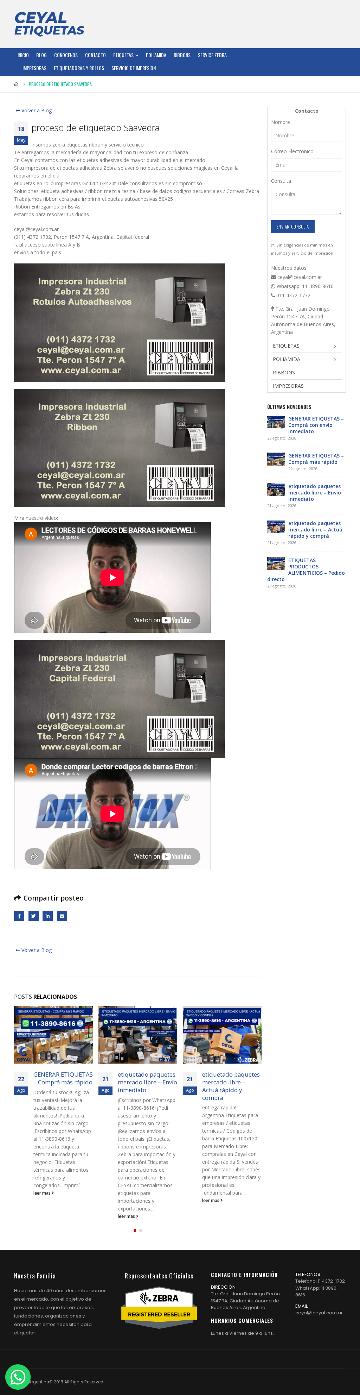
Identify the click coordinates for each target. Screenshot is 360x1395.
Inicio (23, 54)
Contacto (95, 54)
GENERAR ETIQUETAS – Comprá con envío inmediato (316, 425)
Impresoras (34, 67)
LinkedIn (48, 916)
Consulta (281, 181)
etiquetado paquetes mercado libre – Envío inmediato (147, 1082)
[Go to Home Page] (16, 84)
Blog (41, 54)
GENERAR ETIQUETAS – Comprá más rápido (63, 1078)
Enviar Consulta (293, 226)
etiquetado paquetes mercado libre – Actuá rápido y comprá (231, 1085)
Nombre (280, 122)
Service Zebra (212, 54)
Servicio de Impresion (133, 67)
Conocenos (66, 54)
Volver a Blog (36, 110)
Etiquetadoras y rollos (79, 67)
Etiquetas (123, 54)
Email (62, 916)
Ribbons (182, 54)
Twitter (33, 916)
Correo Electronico (292, 151)
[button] (135, 1230)
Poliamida (156, 54)
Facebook (19, 916)
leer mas (42, 1193)
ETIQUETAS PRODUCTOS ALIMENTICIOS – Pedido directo (306, 570)
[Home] (49, 24)
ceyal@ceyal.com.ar (319, 1312)
